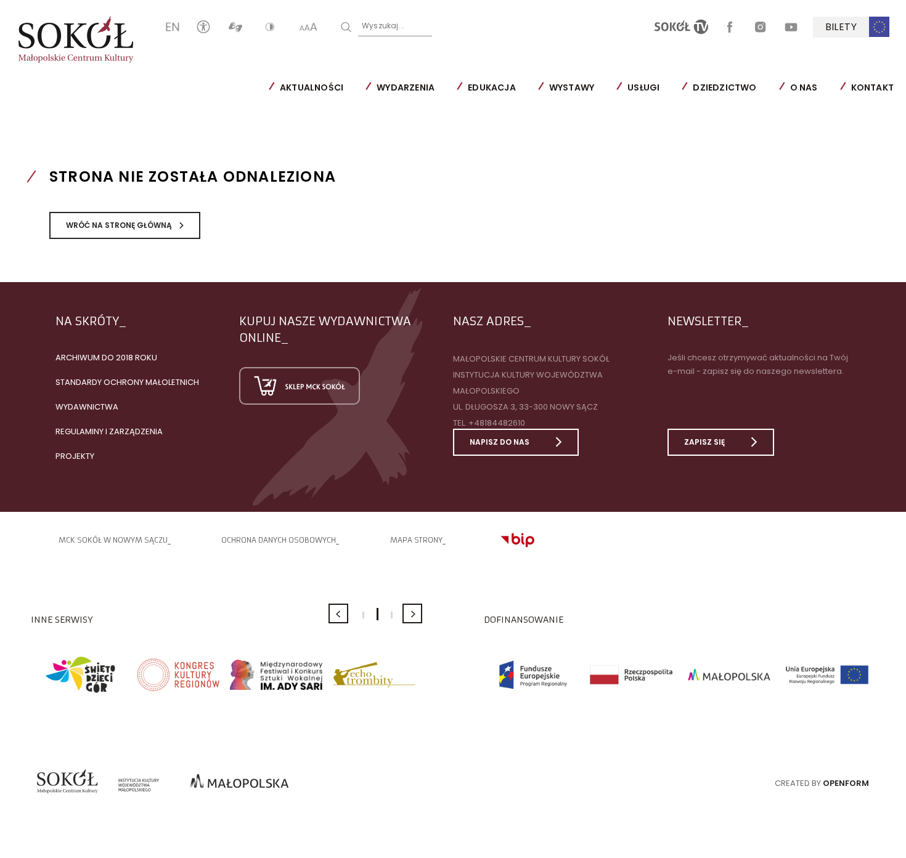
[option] (80, 674)
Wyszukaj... (383, 25)
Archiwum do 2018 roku (106, 357)
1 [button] (363, 615)
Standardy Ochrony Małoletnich (127, 382)
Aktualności (311, 87)
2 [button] (377, 614)
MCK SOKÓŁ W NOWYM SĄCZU (113, 539)
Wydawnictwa (86, 407)
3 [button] (392, 615)
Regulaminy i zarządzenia (109, 431)
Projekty (74, 456)
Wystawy (571, 87)
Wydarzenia (406, 87)
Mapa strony (416, 539)
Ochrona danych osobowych (278, 539)
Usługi (643, 87)
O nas (804, 87)
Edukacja (492, 87)
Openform (846, 783)
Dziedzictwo (724, 87)
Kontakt (872, 87)
